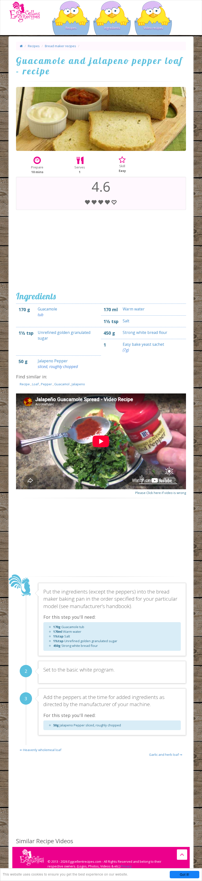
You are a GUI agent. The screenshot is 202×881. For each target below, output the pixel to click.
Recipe (25, 384)
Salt (126, 321)
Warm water (134, 309)
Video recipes (153, 28)
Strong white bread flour (145, 332)
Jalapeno (78, 384)
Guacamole (47, 309)
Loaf (35, 384)
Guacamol (61, 384)
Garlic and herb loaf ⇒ (165, 754)
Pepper (46, 384)
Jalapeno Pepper (53, 361)
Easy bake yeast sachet (143, 344)
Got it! (184, 874)
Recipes (71, 28)
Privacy (126, 866)
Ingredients (112, 28)
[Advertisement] (101, 249)
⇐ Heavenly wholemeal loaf (40, 750)
